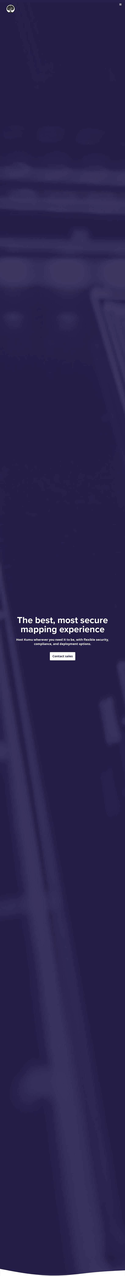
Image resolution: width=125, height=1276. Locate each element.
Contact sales (62, 656)
